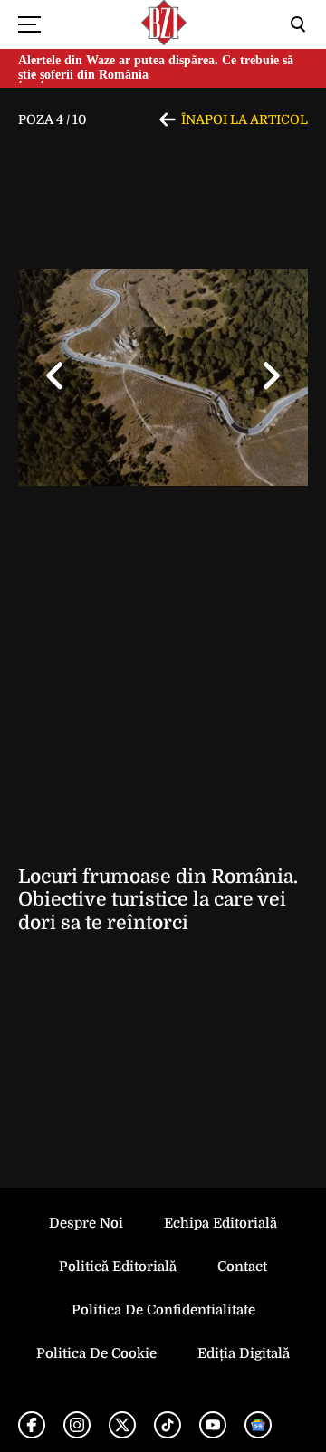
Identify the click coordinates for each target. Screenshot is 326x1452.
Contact (242, 1266)
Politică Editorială (118, 1266)
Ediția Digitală (243, 1353)
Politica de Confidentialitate (163, 1310)
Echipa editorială (220, 1223)
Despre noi (86, 1223)
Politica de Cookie (96, 1353)
